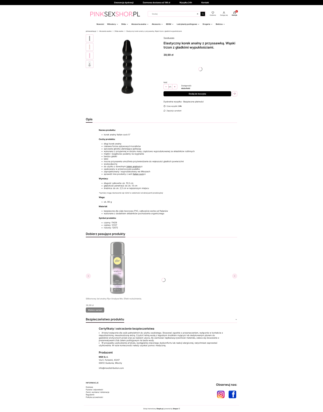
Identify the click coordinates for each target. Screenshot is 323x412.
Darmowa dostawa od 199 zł (156, 2)
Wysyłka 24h (185, 2)
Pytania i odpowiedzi (94, 389)
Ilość (165, 82)
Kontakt (205, 2)
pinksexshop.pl (91, 31)
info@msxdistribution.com (111, 368)
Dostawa (89, 387)
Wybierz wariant (95, 310)
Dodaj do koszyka (197, 94)
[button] (202, 14)
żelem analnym (133, 166)
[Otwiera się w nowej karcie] (221, 394)
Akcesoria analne (105, 31)
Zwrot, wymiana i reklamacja (97, 392)
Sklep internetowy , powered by (160, 409)
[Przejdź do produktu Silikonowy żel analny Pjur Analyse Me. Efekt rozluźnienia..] (117, 267)
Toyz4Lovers (169, 38)
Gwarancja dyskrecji (123, 2)
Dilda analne (119, 31)
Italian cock (138, 174)
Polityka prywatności (94, 397)
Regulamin (90, 395)
